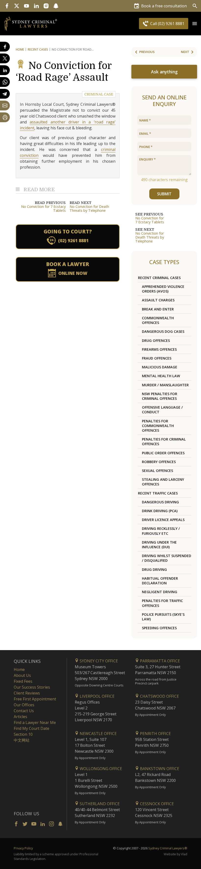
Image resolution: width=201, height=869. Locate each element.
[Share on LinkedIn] (5, 70)
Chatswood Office (159, 696)
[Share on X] (5, 58)
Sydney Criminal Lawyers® (167, 848)
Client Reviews (27, 693)
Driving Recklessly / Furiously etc (161, 530)
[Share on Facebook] (5, 47)
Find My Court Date (31, 728)
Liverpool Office (96, 696)
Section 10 (23, 734)
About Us (22, 675)
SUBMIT (164, 194)
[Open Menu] (194, 23)
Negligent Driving (159, 591)
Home (20, 49)
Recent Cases (38, 49)
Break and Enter (158, 309)
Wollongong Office (100, 768)
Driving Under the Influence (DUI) (159, 544)
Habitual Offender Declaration (160, 580)
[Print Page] (5, 117)
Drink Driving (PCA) (159, 510)
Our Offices (24, 705)
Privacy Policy (23, 848)
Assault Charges (158, 300)
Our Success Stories (32, 687)
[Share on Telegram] (5, 94)
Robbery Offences (159, 461)
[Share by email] (5, 105)
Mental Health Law (161, 376)
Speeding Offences (159, 628)
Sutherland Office (99, 803)
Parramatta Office (159, 661)
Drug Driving (154, 569)
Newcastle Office (98, 733)
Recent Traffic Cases (158, 493)
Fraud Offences (156, 358)
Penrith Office (155, 733)
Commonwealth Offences (158, 320)
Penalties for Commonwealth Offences (158, 426)
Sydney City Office (98, 661)
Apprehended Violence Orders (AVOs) (163, 289)
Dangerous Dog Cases (163, 331)
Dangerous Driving (160, 502)
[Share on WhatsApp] (5, 82)
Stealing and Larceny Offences (163, 481)
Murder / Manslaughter (165, 385)
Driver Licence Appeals (163, 519)
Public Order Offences (163, 453)
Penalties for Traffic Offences (162, 603)
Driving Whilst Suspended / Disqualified (166, 558)
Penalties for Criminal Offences (164, 441)
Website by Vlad (175, 854)
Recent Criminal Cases (159, 277)
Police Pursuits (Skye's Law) (163, 616)
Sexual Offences (157, 470)
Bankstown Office (159, 768)
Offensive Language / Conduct (162, 409)
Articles (20, 716)
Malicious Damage (159, 367)
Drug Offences (156, 340)
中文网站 (21, 740)
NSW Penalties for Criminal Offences (159, 396)
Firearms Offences (159, 349)
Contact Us (24, 710)
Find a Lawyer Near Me (35, 722)
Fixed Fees (23, 681)
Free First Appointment (35, 699)
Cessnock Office (156, 803)
